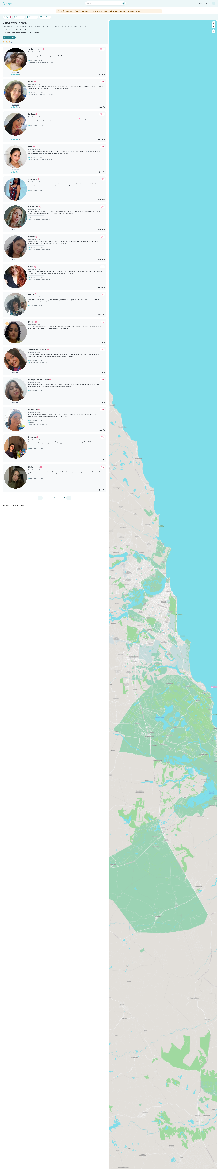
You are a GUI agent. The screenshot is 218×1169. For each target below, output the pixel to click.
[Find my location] (213, 31)
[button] (165, 629)
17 (64, 497)
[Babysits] (8, 3)
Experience (20, 17)
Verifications (32, 17)
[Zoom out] (213, 26)
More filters (46, 17)
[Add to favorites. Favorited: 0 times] (103, 179)
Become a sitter (204, 3)
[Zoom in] (213, 23)
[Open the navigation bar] (213, 3)
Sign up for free (9, 37)
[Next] (68, 498)
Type (8, 17)
